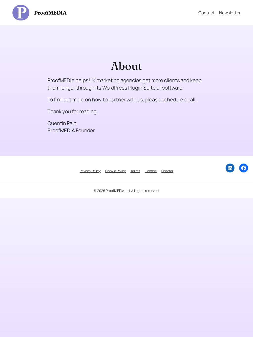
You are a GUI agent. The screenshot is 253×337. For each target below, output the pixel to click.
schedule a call (178, 99)
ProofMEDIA (50, 13)
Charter (167, 170)
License (151, 170)
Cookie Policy (115, 170)
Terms (135, 170)
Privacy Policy (90, 170)
